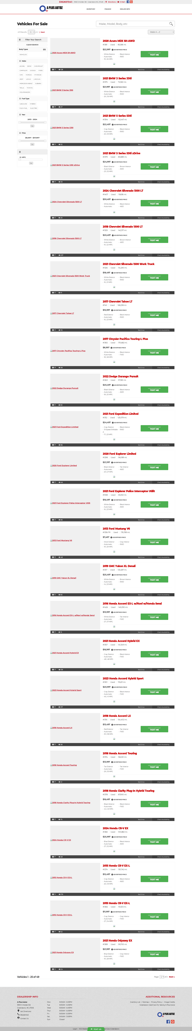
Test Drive (141, 69)
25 (54, 218)
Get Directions (25, 1011)
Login (75, 1029)
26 (54, 144)
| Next (42, 32)
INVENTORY (91, 9)
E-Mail (121, 2)
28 (54, 107)
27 (54, 255)
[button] (112, 50)
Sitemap (145, 1002)
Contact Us (24, 1019)
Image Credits (169, 1002)
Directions (110, 2)
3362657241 (65, 2)
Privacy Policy (156, 1002)
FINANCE (108, 9)
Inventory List (135, 1002)
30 (54, 482)
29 (54, 69)
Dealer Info (125, 9)
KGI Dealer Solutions (87, 1029)
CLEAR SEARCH (32, 45)
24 (54, 894)
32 (54, 595)
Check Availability (163, 69)
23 (54, 632)
